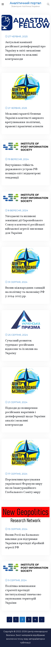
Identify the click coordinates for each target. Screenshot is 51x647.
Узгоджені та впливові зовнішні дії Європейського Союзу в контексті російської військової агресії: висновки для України (25, 224)
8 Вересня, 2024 (18, 210)
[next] (41, 619)
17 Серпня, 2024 (17, 474)
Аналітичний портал (25, 3)
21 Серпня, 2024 (17, 402)
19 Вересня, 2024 (18, 159)
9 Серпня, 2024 (17, 580)
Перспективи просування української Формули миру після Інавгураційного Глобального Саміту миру (23, 486)
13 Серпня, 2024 (17, 529)
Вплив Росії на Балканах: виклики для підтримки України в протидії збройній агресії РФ (24, 541)
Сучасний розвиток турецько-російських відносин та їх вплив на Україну (21, 347)
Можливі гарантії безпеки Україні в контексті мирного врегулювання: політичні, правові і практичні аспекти (24, 120)
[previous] (9, 619)
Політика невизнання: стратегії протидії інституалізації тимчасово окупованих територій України (23, 594)
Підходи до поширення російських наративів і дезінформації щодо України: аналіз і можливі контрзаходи (25, 416)
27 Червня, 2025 (18, 36)
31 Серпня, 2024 (17, 282)
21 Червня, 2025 (17, 108)
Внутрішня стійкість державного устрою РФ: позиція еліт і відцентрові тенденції (22, 171)
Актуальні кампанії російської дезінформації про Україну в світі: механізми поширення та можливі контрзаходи (25, 50)
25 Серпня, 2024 (18, 335)
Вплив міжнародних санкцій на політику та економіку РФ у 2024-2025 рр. (25, 292)
